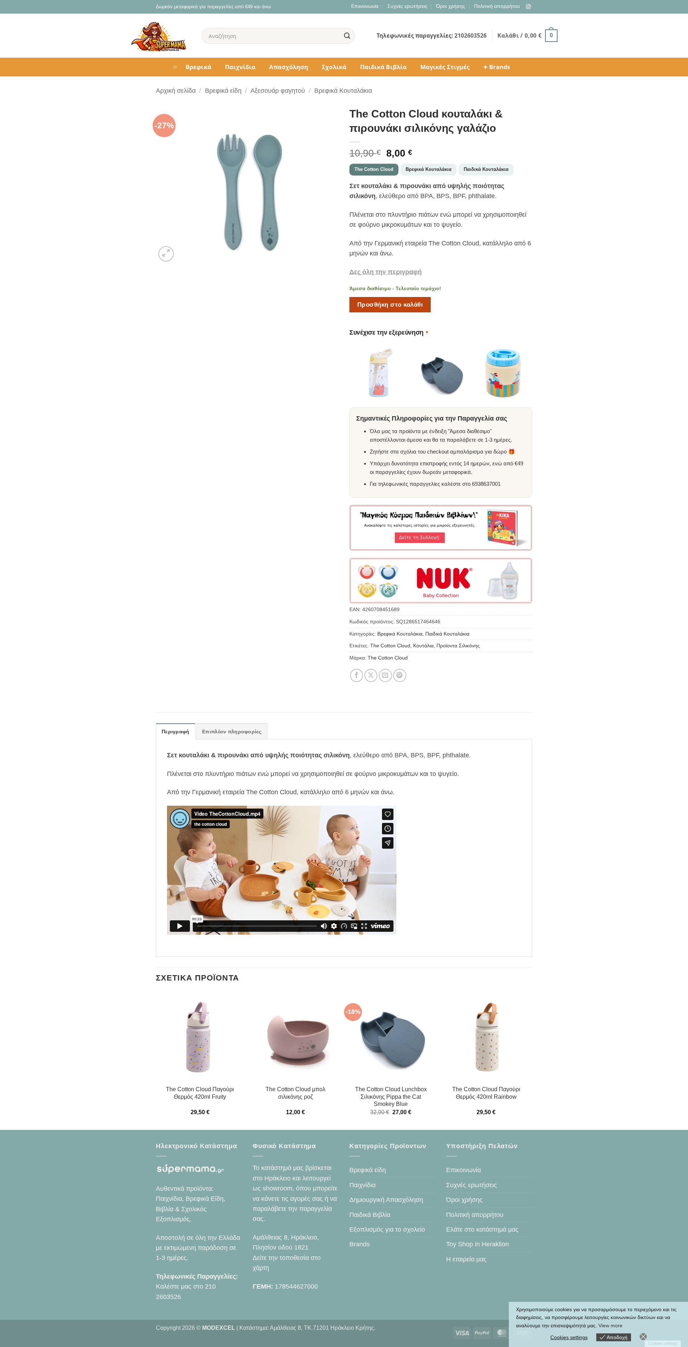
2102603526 (470, 35)
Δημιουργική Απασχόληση (386, 1199)
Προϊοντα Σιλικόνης (458, 645)
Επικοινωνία (364, 6)
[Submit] (347, 35)
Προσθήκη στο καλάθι (390, 304)
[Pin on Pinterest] (399, 675)
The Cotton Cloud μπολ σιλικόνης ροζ (295, 1093)
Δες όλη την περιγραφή (385, 271)
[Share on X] (371, 675)
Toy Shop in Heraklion (477, 1244)
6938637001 (486, 484)
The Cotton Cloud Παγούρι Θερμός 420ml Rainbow (486, 1093)
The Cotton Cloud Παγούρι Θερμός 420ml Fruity (200, 1093)
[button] (527, 35)
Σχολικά (334, 67)
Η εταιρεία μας (466, 1259)
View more (610, 1325)
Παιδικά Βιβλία (383, 67)
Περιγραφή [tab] (176, 731)
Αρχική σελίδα (176, 90)
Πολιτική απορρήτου (497, 6)
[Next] (530, 1061)
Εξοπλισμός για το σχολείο (387, 1229)
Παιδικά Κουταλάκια (486, 169)
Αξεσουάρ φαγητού (277, 90)
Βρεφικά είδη (223, 90)
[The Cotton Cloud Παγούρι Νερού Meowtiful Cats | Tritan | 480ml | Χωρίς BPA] (378, 373)
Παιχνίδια (240, 67)
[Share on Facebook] (356, 675)
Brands (359, 1244)
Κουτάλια (423, 645)
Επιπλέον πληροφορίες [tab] (232, 731)
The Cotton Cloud (373, 169)
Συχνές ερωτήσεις (407, 6)
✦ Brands (496, 67)
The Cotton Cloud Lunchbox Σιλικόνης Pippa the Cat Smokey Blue (391, 1096)
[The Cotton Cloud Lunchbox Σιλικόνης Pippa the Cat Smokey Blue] (441, 373)
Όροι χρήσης (450, 6)
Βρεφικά (198, 67)
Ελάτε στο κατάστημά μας (482, 1229)
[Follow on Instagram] (528, 7)
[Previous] (156, 1061)
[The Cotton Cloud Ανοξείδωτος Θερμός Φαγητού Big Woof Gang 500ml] (503, 373)
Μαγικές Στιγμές (444, 67)
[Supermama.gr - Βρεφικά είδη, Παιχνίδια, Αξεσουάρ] (160, 35)
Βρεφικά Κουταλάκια (343, 90)
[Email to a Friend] (385, 675)
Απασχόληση (288, 67)
